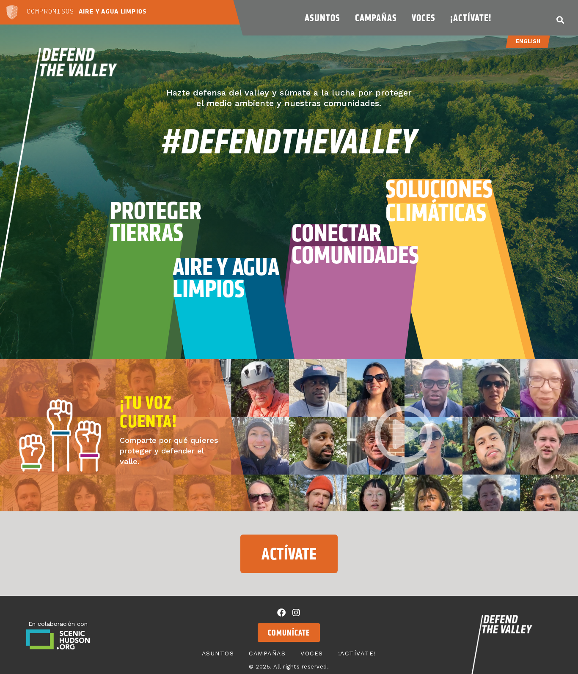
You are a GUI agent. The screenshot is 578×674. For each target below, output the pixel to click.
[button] (560, 20)
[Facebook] (281, 613)
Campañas (376, 18)
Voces (423, 18)
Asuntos (322, 18)
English (528, 41)
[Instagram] (296, 613)
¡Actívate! (470, 18)
